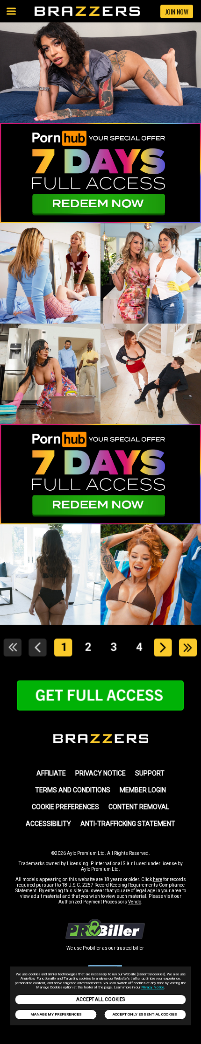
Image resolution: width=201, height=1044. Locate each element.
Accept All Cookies (100, 999)
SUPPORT (150, 773)
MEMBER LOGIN (143, 790)
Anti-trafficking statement (127, 823)
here (157, 879)
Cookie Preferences (65, 807)
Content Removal (138, 807)
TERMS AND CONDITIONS (72, 790)
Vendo (134, 901)
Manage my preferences (56, 1014)
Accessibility (48, 823)
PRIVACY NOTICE (100, 773)
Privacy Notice (152, 987)
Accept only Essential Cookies (145, 1014)
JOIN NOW (176, 11)
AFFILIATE (51, 773)
